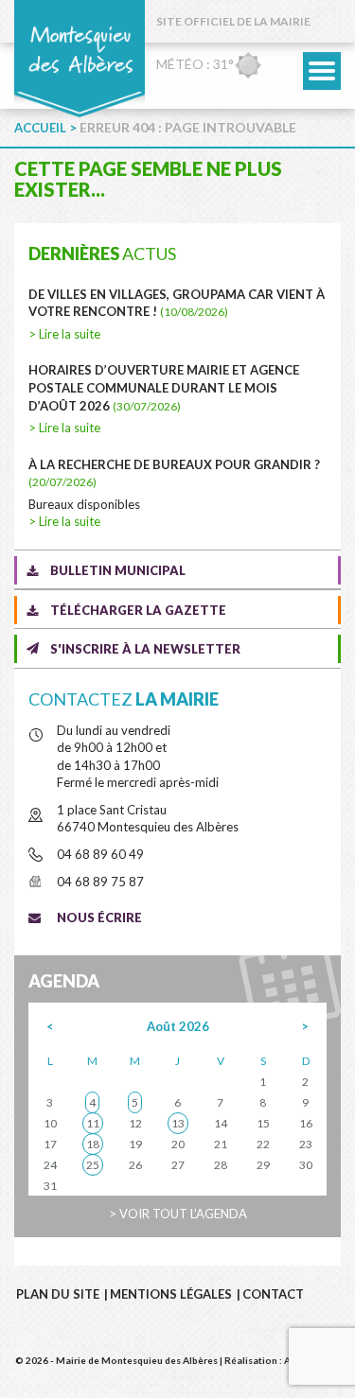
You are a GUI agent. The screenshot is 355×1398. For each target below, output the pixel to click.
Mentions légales (171, 1294)
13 (178, 1123)
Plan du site (57, 1294)
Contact (273, 1294)
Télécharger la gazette (138, 610)
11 (92, 1123)
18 (92, 1144)
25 (92, 1165)
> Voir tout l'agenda (178, 1213)
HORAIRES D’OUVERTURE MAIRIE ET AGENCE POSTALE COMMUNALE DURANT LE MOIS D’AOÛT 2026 (163, 387)
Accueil (40, 127)
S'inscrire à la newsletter (145, 648)
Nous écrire (99, 917)
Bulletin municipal (118, 570)
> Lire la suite (64, 333)
